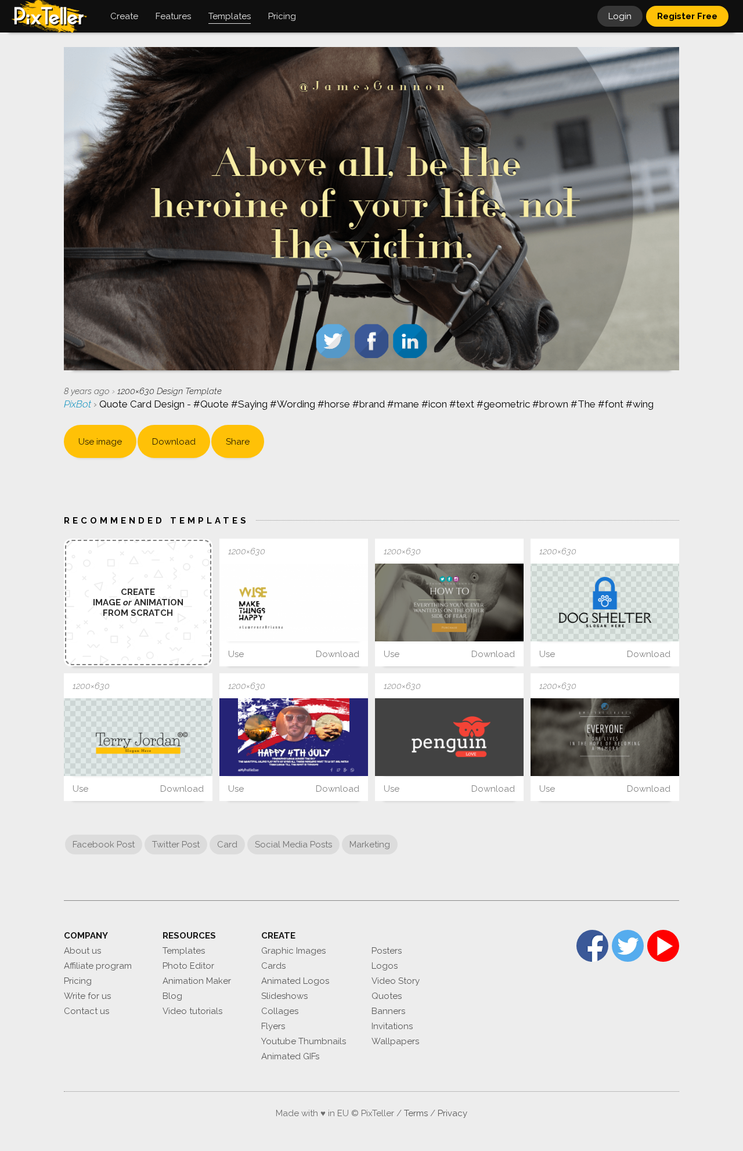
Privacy (452, 1113)
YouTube (663, 946)
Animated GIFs (290, 1056)
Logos (385, 966)
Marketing (369, 844)
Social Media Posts (293, 844)
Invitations (392, 1026)
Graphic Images (293, 951)
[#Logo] (605, 602)
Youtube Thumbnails (303, 1041)
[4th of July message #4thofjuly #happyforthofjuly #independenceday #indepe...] (293, 737)
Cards (273, 966)
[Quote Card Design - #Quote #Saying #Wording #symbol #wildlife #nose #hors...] (605, 737)
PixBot (78, 404)
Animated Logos (295, 981)
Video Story (396, 981)
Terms (416, 1113)
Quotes (387, 996)
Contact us (86, 1011)
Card (227, 844)
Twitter (628, 946)
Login (620, 16)
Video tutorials (192, 1011)
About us (82, 951)
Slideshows (284, 996)
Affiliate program (98, 966)
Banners (388, 1011)
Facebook (592, 946)
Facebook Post (104, 844)
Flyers (273, 1026)
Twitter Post (176, 844)
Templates (184, 951)
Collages (279, 1011)
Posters (387, 951)
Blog (172, 996)
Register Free (687, 16)
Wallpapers (395, 1041)
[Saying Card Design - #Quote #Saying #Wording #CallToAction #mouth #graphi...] (449, 602)
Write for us (87, 996)
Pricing (78, 981)
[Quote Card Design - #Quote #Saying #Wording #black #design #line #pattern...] (293, 602)
